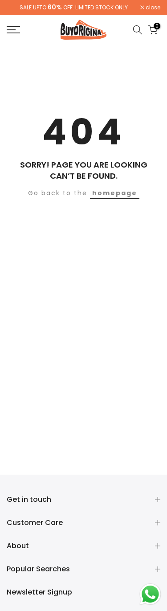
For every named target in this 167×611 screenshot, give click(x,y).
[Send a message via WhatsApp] (150, 594)
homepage (114, 193)
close (152, 7)
